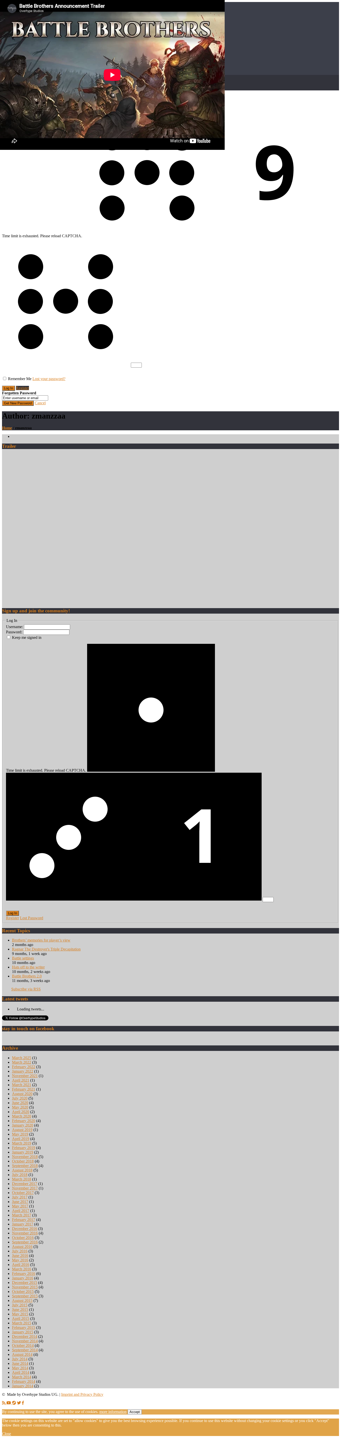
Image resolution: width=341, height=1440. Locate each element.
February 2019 (23, 1148)
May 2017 (20, 1206)
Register (22, 388)
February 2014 (23, 1381)
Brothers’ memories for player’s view (41, 940)
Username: (15, 627)
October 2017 (23, 1193)
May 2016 (20, 1260)
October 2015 (23, 1291)
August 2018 (22, 1170)
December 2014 (24, 1336)
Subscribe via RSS (26, 989)
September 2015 (25, 1296)
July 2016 (19, 1251)
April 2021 (20, 1080)
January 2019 (22, 1152)
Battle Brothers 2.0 (27, 976)
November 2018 (25, 1157)
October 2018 (23, 1161)
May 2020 (20, 1107)
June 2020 (20, 1103)
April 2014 (20, 1372)
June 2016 (20, 1255)
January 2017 (22, 1224)
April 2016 (20, 1264)
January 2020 (22, 1125)
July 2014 (19, 1359)
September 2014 (25, 1350)
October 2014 (23, 1345)
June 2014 (20, 1363)
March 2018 (21, 1179)
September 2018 (25, 1166)
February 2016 (23, 1273)
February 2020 (23, 1121)
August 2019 (22, 1130)
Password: (14, 632)
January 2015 (22, 1332)
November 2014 (25, 1341)
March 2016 (21, 1269)
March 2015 (21, 1323)
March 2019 (21, 1143)
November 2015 (25, 1287)
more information (113, 1412)
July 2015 (19, 1305)
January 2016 (22, 1278)
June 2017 (20, 1202)
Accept (135, 1412)
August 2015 (22, 1300)
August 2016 (22, 1246)
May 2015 (20, 1314)
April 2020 (20, 1112)
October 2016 (23, 1237)
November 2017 (25, 1188)
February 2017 (23, 1219)
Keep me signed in (26, 637)
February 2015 (23, 1327)
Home (7, 428)
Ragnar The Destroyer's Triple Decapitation (46, 949)
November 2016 (25, 1233)
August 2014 (22, 1354)
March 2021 (21, 1085)
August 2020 (22, 1094)
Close (6, 1434)
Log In (12, 913)
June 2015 (20, 1309)
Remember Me (19, 379)
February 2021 (23, 1089)
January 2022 (22, 1071)
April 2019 (20, 1139)
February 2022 (23, 1067)
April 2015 (20, 1318)
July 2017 (19, 1197)
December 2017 (24, 1184)
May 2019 (20, 1134)
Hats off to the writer (28, 967)
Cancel (40, 403)
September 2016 (25, 1242)
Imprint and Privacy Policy (82, 1394)
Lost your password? (48, 379)
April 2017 (20, 1210)
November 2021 (25, 1076)
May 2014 (20, 1368)
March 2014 (21, 1377)
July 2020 (19, 1098)
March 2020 (21, 1116)
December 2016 (24, 1228)
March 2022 (21, 1062)
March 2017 (21, 1215)
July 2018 (19, 1175)
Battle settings (23, 958)
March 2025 (21, 1058)
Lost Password (31, 918)
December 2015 (24, 1282)
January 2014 (22, 1386)
